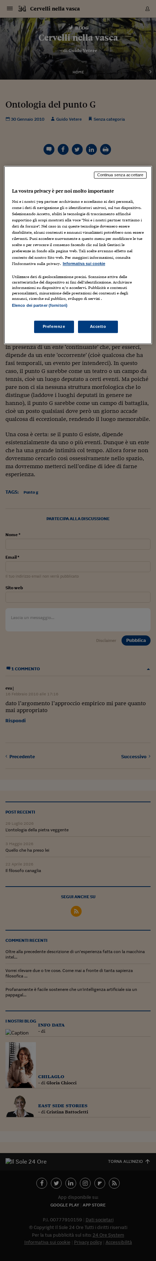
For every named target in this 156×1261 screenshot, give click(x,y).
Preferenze (54, 326)
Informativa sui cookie (84, 263)
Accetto (98, 326)
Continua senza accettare (120, 175)
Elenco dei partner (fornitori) (39, 305)
